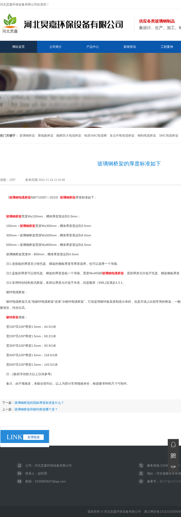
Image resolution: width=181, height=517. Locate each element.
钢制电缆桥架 (147, 135)
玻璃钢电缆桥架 (20, 197)
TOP (173, 467)
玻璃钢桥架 (27, 135)
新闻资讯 (130, 46)
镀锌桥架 (12, 317)
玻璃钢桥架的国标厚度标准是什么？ (39, 402)
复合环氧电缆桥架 (122, 135)
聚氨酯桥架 (45, 135)
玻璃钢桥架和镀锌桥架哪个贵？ (36, 409)
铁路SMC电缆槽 (95, 135)
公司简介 (55, 46)
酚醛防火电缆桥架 (69, 135)
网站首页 (18, 46)
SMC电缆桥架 (168, 135)
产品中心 (93, 46)
